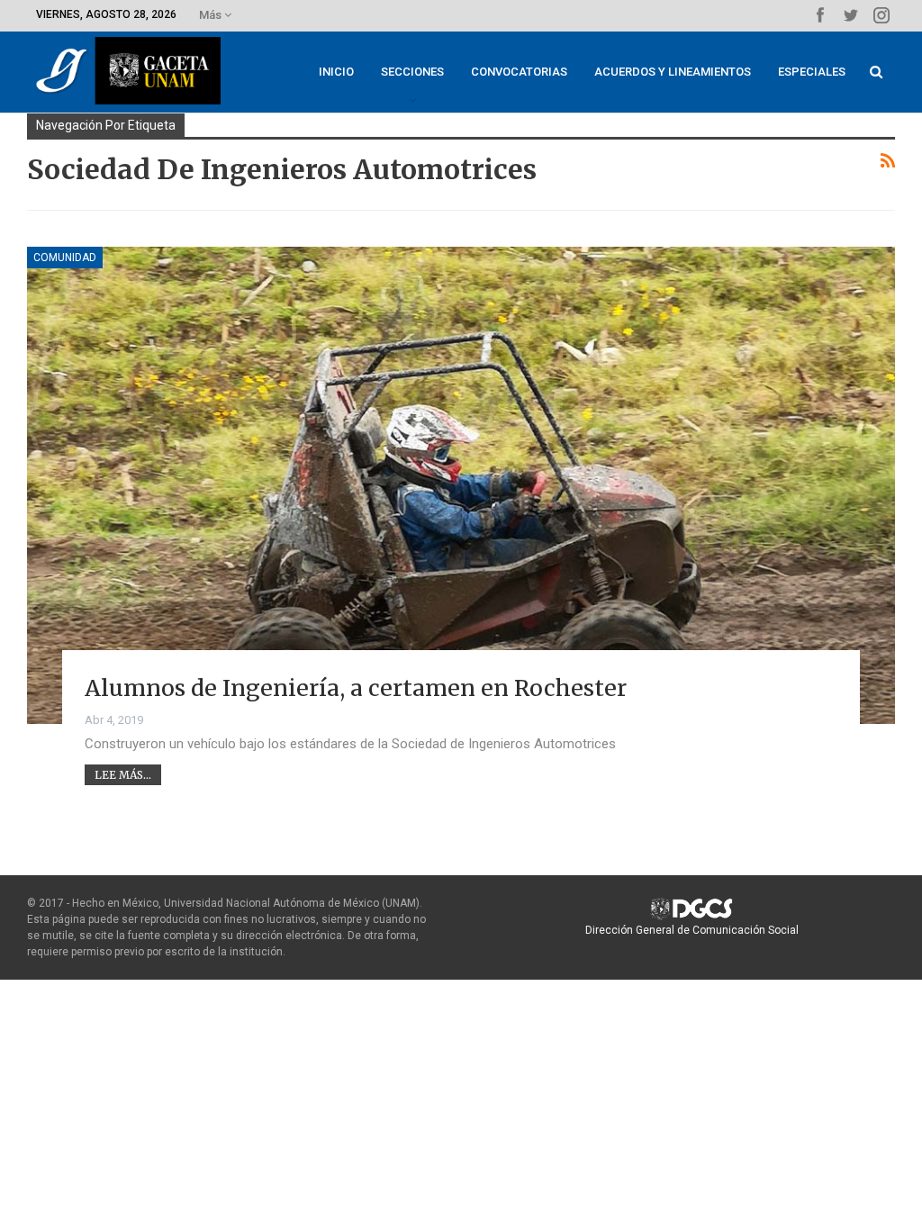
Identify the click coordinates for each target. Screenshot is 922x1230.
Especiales (811, 71)
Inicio (336, 71)
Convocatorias (519, 71)
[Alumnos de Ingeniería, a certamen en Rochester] (461, 485)
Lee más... (123, 775)
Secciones (412, 71)
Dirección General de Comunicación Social (692, 930)
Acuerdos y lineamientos (672, 71)
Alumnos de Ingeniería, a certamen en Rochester (356, 688)
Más (211, 15)
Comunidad (64, 257)
